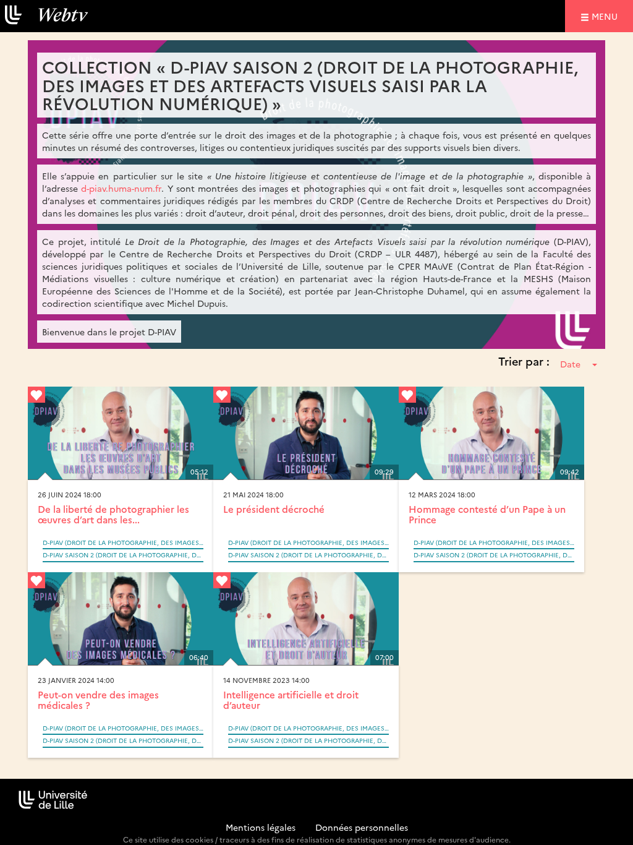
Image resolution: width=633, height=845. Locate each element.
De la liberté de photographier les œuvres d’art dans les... (113, 514)
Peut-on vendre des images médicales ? (98, 699)
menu (606, 15)
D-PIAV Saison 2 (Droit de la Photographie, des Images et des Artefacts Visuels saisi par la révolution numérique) (123, 555)
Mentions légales (260, 827)
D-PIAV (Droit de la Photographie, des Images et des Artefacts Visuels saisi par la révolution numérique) (123, 542)
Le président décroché (274, 508)
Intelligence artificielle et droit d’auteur (291, 699)
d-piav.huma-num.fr (121, 188)
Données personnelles (361, 827)
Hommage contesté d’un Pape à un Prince (487, 514)
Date (570, 364)
